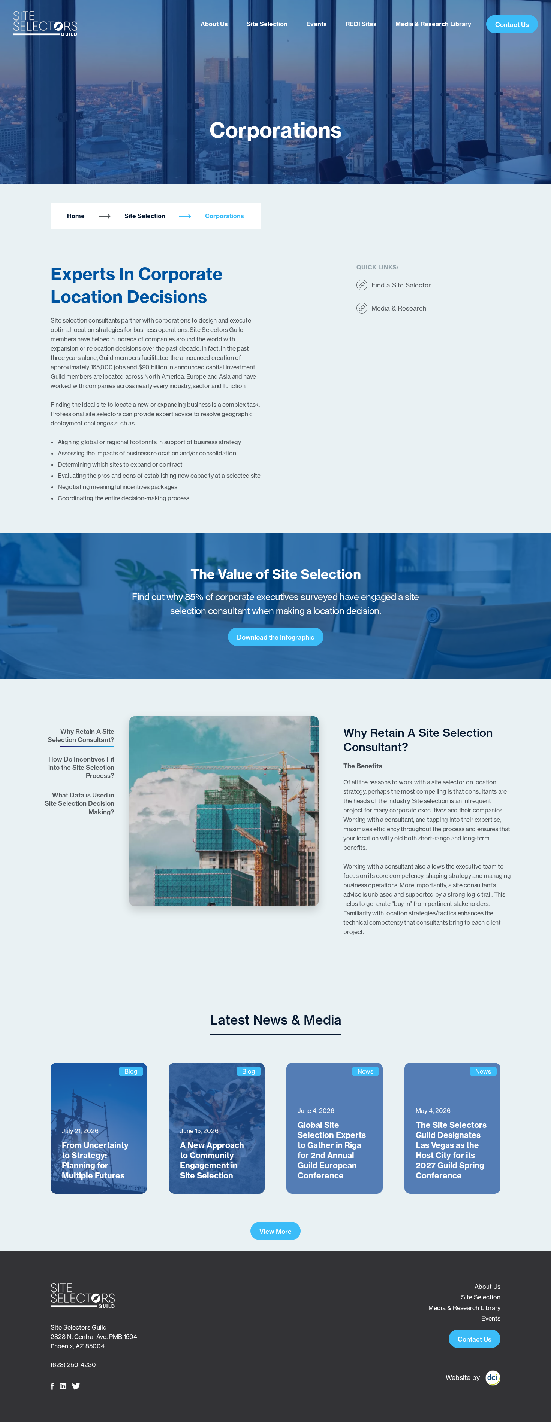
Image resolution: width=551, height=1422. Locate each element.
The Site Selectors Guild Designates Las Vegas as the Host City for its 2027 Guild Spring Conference (451, 1150)
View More (275, 1231)
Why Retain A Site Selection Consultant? (81, 735)
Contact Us (512, 24)
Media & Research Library (433, 24)
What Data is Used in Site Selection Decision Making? (79, 803)
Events (316, 24)
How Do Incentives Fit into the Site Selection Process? (81, 767)
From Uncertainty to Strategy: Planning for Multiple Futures (95, 1160)
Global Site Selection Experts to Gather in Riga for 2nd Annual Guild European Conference (332, 1150)
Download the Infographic (275, 637)
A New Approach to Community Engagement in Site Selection (212, 1160)
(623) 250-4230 (73, 1364)
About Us (214, 24)
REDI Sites (361, 24)
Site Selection (267, 24)
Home (76, 216)
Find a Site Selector (401, 285)
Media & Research (399, 308)
